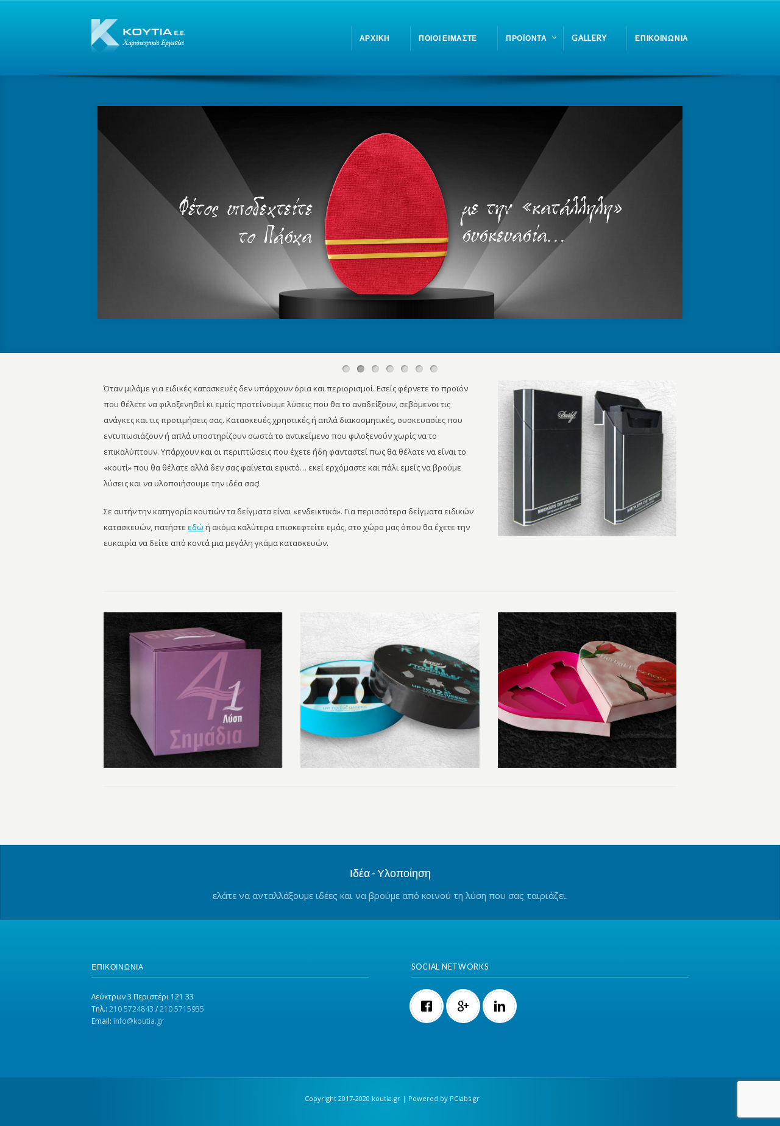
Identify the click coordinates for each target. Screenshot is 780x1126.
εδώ (196, 527)
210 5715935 (182, 1009)
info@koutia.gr (138, 1021)
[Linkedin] (502, 1006)
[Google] (466, 1006)
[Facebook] (429, 1006)
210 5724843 (131, 1009)
